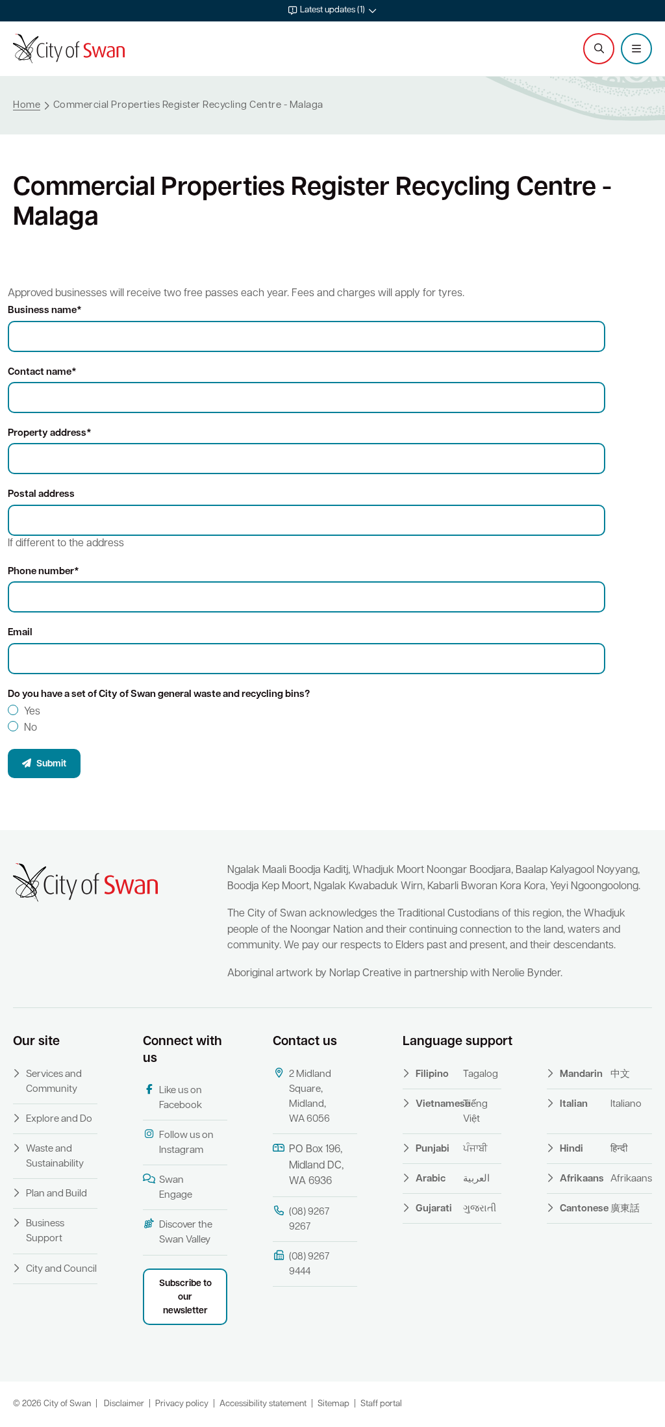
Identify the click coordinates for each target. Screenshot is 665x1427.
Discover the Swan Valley (185, 1232)
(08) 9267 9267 (309, 1219)
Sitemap (333, 1404)
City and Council (61, 1269)
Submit (50, 764)
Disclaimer (124, 1404)
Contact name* (42, 372)
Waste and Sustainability (55, 1156)
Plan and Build (56, 1194)
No (30, 728)
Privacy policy (181, 1404)
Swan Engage (175, 1188)
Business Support (45, 1231)
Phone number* (43, 572)
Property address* (50, 433)
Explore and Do (59, 1119)
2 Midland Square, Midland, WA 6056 (310, 1097)
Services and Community (54, 1082)
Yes (32, 712)
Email (20, 633)
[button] (332, 10)
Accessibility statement (263, 1404)
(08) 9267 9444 (309, 1264)
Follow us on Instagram (186, 1143)
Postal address (41, 494)
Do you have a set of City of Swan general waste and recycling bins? (159, 695)
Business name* (45, 311)
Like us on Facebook (180, 1098)
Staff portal (381, 1404)
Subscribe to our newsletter (185, 1297)
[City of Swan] (69, 48)
